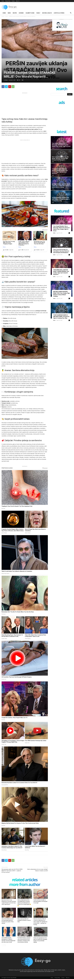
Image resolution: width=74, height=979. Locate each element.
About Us (17, 1)
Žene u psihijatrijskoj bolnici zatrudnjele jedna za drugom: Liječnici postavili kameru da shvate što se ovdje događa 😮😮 (24, 902)
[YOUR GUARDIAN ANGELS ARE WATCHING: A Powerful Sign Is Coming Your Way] (61, 311)
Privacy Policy (7, 1)
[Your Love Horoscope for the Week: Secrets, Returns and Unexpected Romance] (61, 245)
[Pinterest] (9, 86)
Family (38, 13)
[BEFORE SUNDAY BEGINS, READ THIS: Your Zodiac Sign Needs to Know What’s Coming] (61, 289)
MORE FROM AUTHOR (24, 884)
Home (3, 1)
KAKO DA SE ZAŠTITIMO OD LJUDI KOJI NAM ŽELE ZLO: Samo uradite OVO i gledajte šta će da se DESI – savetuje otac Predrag (40, 921)
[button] (70, 13)
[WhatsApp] (13, 86)
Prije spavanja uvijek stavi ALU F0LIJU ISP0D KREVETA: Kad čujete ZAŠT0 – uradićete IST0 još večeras (12, 871)
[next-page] (5, 945)
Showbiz (21, 13)
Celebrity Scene (30, 13)
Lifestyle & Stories (59, 13)
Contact (13, 1)
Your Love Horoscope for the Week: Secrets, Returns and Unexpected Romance (60, 158)
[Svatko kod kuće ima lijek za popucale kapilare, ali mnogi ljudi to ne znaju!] (40, 894)
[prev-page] (2, 945)
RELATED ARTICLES (24, 880)
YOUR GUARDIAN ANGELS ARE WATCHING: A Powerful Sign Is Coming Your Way (61, 199)
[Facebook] (3, 86)
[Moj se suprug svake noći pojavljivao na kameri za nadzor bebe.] (24, 913)
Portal (6, 80)
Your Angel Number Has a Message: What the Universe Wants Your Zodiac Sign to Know (61, 145)
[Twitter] (6, 86)
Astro (53, 148)
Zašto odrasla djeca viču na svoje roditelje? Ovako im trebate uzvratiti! (37, 870)
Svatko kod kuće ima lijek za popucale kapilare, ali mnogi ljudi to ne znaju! (40, 901)
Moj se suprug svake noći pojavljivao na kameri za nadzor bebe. (24, 920)
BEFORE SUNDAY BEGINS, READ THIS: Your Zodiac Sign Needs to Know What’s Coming (61, 185)
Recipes (15, 13)
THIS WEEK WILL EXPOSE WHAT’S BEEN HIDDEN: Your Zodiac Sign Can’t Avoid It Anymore (60, 171)
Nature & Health (47, 13)
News (9, 13)
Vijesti (6, 16)
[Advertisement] (25, 104)
